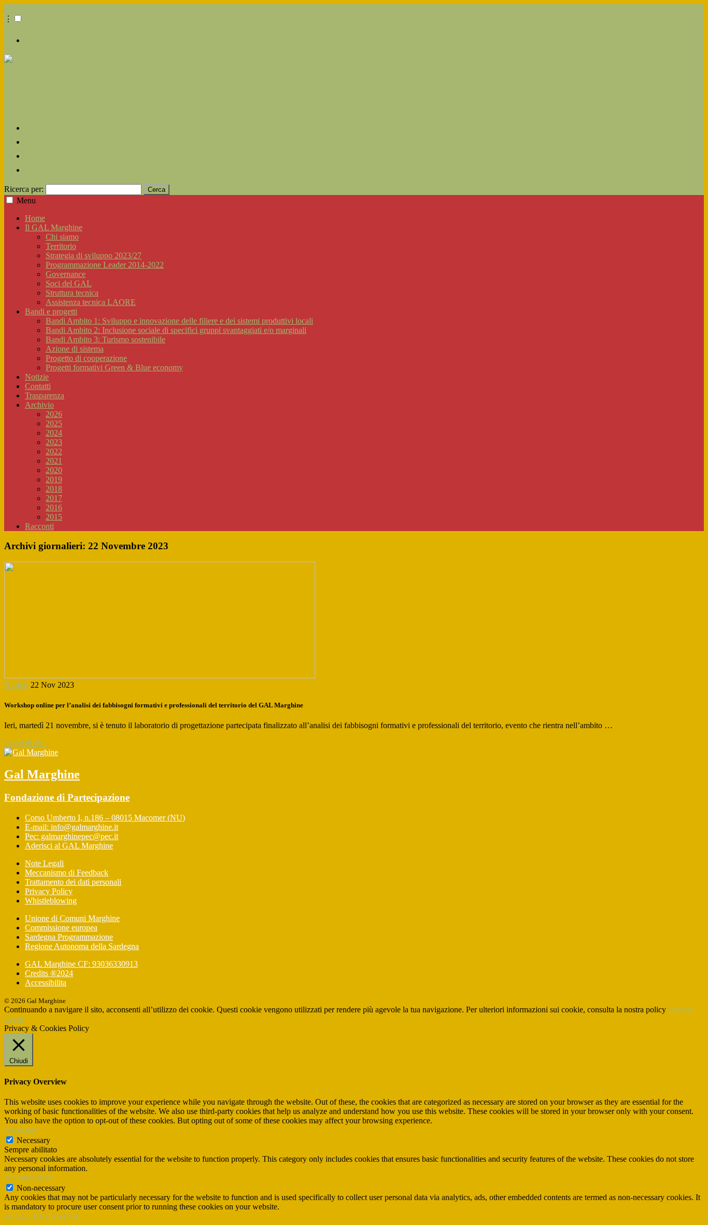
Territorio (61, 246)
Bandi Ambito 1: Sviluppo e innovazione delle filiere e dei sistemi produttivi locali (179, 320)
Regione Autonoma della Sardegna (82, 946)
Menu (26, 200)
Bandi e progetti (51, 311)
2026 (54, 414)
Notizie (37, 376)
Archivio (39, 404)
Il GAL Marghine (53, 227)
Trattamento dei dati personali (73, 882)
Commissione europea (61, 927)
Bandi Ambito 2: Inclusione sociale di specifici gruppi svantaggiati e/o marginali (176, 330)
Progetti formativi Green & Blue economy (114, 367)
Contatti (38, 386)
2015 (54, 516)
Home (35, 218)
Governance (66, 274)
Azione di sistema (75, 348)
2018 (54, 488)
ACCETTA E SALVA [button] (41, 1216)
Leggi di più (26, 743)
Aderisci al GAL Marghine (69, 845)
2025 (54, 423)
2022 (54, 451)
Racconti (39, 526)
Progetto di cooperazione (86, 358)
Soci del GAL (69, 283)
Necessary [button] (21, 1129)
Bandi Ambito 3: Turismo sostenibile (105, 339)
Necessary (33, 1140)
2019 (54, 479)
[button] (18, 18)
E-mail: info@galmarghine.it (71, 827)
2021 (54, 460)
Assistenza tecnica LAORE (91, 302)
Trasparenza (44, 395)
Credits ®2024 (49, 973)
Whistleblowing (51, 900)
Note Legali (44, 863)
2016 (54, 507)
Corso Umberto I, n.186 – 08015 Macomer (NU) (105, 817)
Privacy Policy (49, 891)
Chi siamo (62, 236)
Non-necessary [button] (28, 1177)
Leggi (13, 1018)
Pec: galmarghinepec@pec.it (71, 836)
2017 (54, 498)
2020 (54, 470)
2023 (54, 442)
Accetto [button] (680, 1009)
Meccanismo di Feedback (66, 872)
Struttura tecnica (72, 292)
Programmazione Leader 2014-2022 (105, 264)
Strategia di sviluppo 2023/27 (93, 255)
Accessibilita (45, 982)
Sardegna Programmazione (69, 936)
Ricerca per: (24, 189)
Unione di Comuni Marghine (72, 918)
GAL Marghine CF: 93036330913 (81, 963)
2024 (54, 432)
